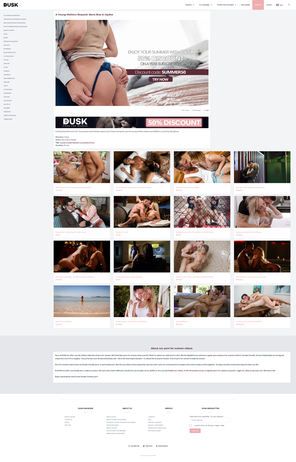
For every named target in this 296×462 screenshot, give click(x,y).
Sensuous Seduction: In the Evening (248, 232)
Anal (5, 34)
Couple (63, 142)
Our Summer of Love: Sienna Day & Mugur (251, 277)
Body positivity (10, 52)
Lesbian (6, 71)
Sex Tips (68, 425)
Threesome (8, 119)
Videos (188, 5)
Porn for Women (225, 5)
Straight (7, 112)
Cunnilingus (9, 56)
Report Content (154, 422)
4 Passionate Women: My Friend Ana (129, 277)
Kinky (6, 67)
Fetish (6, 60)
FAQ (149, 419)
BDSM (6, 38)
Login (268, 5)
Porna (91, 142)
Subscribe (195, 431)
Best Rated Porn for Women (15, 23)
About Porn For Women (116, 419)
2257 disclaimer (154, 431)
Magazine (245, 5)
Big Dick (7, 45)
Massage (7, 75)
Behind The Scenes (11, 41)
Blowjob (7, 49)
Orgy (6, 86)
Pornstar (7, 93)
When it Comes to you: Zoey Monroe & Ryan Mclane (194, 277)
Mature (7, 82)
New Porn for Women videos (15, 19)
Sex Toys (7, 104)
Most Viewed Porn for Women (15, 26)
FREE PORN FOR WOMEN (115, 433)
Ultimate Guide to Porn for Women (121, 422)
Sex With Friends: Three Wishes (187, 187)
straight (69, 142)
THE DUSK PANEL (112, 425)
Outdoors (8, 89)
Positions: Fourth (122, 232)
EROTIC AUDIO (111, 428)
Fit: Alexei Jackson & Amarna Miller (249, 321)
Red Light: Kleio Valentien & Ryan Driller (250, 187)
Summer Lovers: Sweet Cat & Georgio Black (131, 321)
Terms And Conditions (157, 428)
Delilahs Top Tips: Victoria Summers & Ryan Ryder (74, 187)
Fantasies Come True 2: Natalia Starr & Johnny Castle (195, 232)
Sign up (258, 5)
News (67, 422)
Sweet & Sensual (10, 115)
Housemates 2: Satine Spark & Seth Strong (71, 232)
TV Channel (204, 5)
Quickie (7, 97)
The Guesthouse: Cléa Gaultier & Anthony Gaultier (134, 187)
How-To (7, 63)
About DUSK (111, 417)
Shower (7, 108)
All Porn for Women (12, 15)
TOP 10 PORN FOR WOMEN (116, 431)
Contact (151, 417)
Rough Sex (8, 100)
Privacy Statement (155, 425)
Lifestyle (68, 419)
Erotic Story (70, 417)
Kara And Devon (182, 321)
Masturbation (9, 78)
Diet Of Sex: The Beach (64, 321)
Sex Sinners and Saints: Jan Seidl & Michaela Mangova (75, 277)
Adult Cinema (9, 30)
